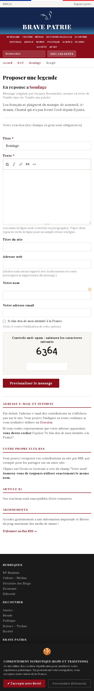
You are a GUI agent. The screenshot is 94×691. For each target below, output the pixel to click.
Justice (29, 42)
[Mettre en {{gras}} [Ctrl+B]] (7, 164)
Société (42, 47)
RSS (5, 4)
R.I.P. (20, 63)
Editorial (16, 42)
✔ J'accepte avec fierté (24, 683)
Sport (53, 47)
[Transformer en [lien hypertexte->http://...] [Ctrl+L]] (20, 164)
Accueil (7, 63)
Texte (7, 156)
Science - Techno (73, 42)
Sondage (35, 63)
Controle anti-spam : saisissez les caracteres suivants (47, 340)
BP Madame (13, 37)
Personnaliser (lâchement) (69, 683)
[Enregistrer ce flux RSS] (89, 289)
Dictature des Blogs (59, 37)
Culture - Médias (33, 37)
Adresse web (12, 257)
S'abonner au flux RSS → (20, 531)
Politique (53, 42)
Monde (40, 42)
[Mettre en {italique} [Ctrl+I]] (13, 164)
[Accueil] (47, 16)
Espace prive (82, 4)
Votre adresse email (18, 305)
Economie (81, 37)
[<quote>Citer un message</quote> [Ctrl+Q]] (27, 164)
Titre (7, 138)
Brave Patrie (47, 26)
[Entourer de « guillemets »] (34, 164)
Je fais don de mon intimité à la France (35, 321)
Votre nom (11, 283)
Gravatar (46, 422)
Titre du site (13, 239)
